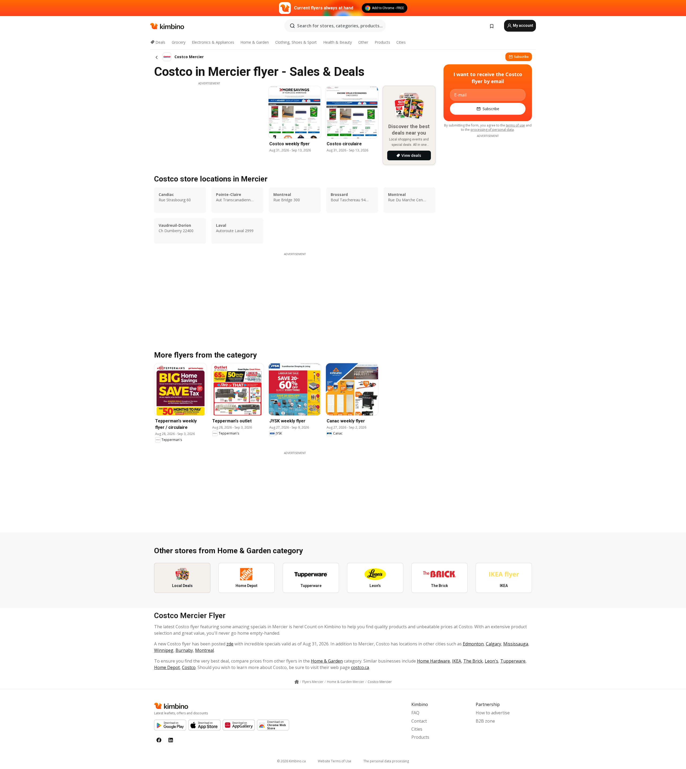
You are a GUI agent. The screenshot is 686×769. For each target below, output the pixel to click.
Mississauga (515, 644)
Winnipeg (163, 650)
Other (363, 42)
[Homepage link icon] (296, 682)
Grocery (178, 42)
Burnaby (184, 650)
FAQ (415, 713)
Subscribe (521, 56)
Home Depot (167, 667)
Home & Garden (254, 42)
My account (522, 25)
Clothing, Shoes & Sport (296, 42)
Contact (419, 721)
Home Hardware (433, 661)
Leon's (491, 661)
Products (382, 42)
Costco (189, 667)
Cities (401, 42)
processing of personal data (492, 129)
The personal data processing (386, 761)
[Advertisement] (209, 123)
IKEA (456, 661)
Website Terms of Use (334, 761)
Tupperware (512, 661)
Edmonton (473, 644)
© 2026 (291, 761)
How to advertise (493, 713)
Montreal (204, 650)
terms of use (515, 125)
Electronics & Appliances (213, 42)
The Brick (473, 661)
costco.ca (360, 667)
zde (229, 644)
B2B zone (485, 721)
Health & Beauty (337, 42)
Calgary (493, 644)
